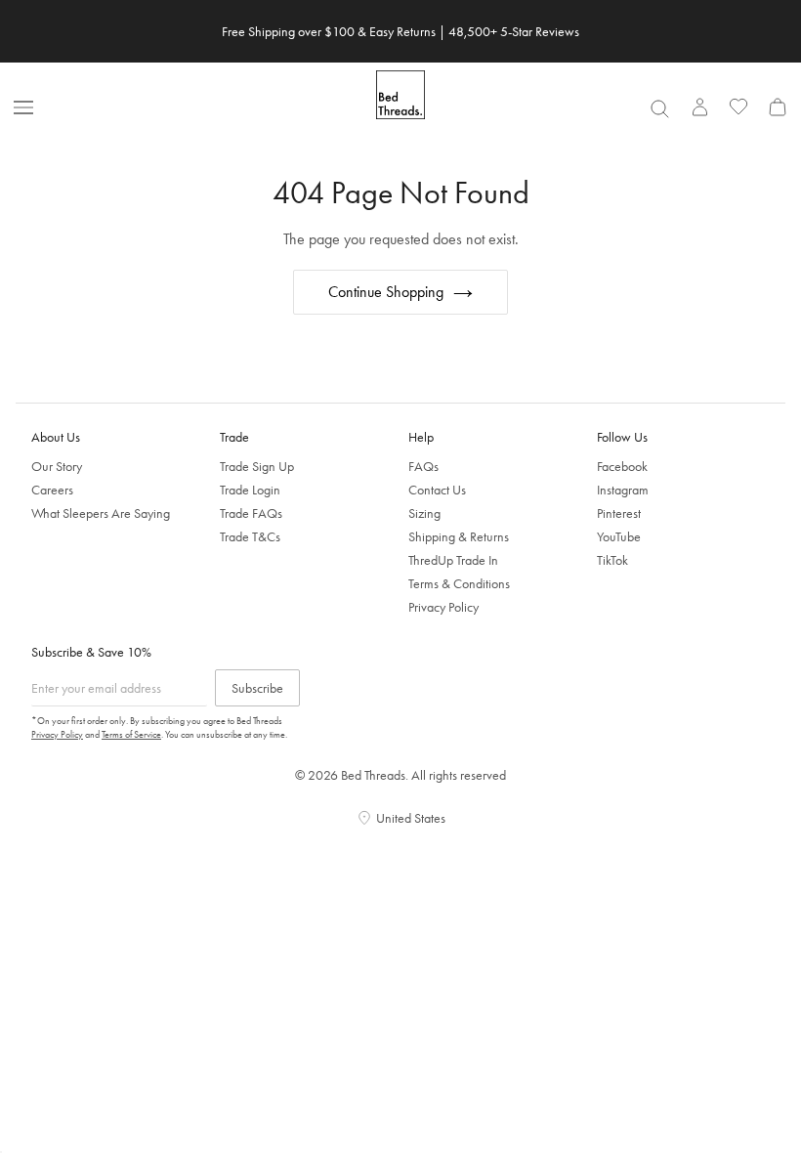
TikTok (612, 560)
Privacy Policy (443, 607)
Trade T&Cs (250, 536)
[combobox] (659, 108)
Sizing (424, 513)
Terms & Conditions (459, 583)
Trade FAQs (251, 513)
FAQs (423, 466)
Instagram (623, 489)
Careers (52, 489)
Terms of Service (131, 734)
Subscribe (257, 688)
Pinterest (619, 513)
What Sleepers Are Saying (100, 513)
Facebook (622, 466)
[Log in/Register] (699, 106)
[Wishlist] (738, 106)
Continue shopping (385, 291)
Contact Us (437, 489)
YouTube (619, 536)
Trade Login (250, 489)
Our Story (56, 466)
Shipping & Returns (458, 536)
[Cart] (777, 106)
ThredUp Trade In (453, 560)
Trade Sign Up (257, 466)
